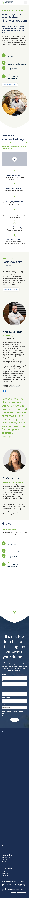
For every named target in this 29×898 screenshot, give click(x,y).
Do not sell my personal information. (18, 892)
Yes (4, 713)
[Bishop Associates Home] (14, 787)
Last (3, 687)
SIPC (10, 884)
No (3, 715)
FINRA (7, 884)
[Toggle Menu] (25, 2)
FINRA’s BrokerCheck (14, 386)
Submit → (14, 720)
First (3, 681)
